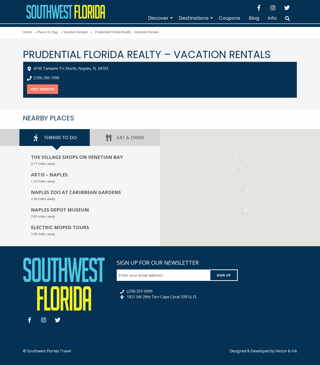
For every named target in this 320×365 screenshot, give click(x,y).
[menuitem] (159, 18)
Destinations (193, 18)
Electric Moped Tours (60, 227)
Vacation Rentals (75, 32)
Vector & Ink (286, 351)
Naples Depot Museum (60, 210)
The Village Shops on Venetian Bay (77, 157)
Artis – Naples (49, 174)
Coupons (229, 18)
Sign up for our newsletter (158, 262)
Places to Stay (47, 32)
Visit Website (44, 89)
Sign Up (224, 275)
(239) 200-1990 (46, 77)
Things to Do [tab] (60, 137)
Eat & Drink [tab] (130, 137)
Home (27, 32)
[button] (233, 170)
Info (272, 18)
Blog (254, 18)
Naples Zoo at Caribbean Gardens (76, 192)
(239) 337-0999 (140, 291)
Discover (158, 18)
